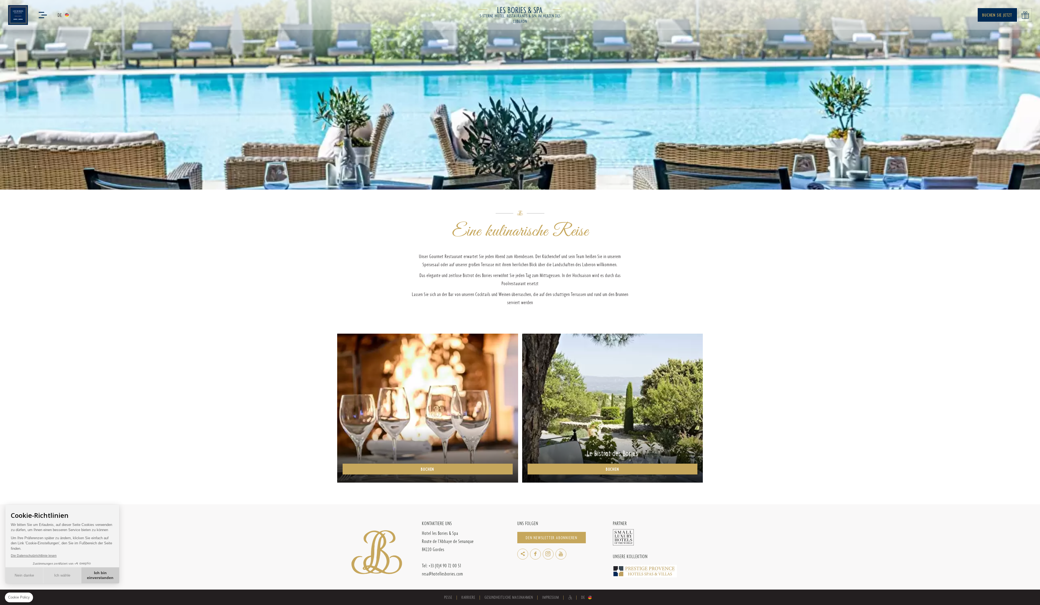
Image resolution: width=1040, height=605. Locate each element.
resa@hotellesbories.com (442, 574)
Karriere (468, 597)
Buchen (427, 469)
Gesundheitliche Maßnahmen (509, 597)
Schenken (1025, 15)
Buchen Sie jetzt (997, 15)
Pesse (448, 597)
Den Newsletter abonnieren (551, 537)
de (60, 15)
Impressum (550, 597)
